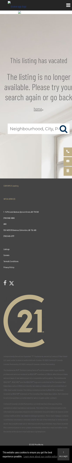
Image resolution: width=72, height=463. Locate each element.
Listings (6, 249)
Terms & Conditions (10, 261)
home (38, 108)
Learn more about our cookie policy (40, 456)
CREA (48, 374)
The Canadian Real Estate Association (43, 394)
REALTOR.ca (52, 390)
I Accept (63, 454)
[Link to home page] (17, 5)
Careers (6, 255)
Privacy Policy (8, 267)
